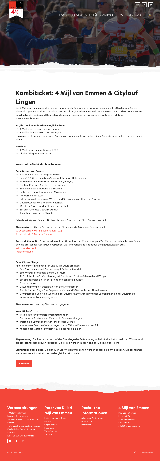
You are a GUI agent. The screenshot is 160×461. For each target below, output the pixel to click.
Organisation (50, 424)
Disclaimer (86, 424)
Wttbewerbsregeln (26, 248)
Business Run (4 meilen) (17, 416)
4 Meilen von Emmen (16, 413)
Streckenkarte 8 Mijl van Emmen (34, 234)
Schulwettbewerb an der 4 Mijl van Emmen (23, 421)
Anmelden (24, 363)
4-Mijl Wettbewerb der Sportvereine (23, 426)
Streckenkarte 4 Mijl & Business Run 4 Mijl (39, 230)
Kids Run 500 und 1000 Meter (20, 435)
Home (63, 14)
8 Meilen (11, 432)
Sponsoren (136, 14)
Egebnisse (49, 428)
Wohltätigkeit (50, 431)
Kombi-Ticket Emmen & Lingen (21, 429)
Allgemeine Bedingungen (92, 418)
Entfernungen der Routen (55, 418)
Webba (144, 453)
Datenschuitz (87, 421)
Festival (47, 421)
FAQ (120, 14)
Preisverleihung (24, 251)
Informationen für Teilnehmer (92, 14)
